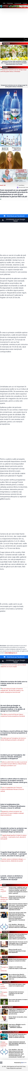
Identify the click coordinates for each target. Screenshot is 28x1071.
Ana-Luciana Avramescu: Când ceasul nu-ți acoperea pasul (17, 985)
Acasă (1, 185)
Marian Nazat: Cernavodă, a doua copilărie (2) (18, 1017)
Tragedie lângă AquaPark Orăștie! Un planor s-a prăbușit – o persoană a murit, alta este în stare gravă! (13, 854)
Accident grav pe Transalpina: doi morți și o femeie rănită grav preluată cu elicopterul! (12, 756)
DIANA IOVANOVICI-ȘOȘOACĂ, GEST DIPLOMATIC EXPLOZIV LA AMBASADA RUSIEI (17, 1043)
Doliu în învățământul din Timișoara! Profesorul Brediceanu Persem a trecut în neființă (12, 806)
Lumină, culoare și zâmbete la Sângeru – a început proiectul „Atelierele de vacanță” (11, 877)
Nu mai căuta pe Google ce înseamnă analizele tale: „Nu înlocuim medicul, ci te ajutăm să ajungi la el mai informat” (12, 708)
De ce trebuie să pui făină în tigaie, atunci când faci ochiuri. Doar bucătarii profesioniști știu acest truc (17, 977)
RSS (4, 3)
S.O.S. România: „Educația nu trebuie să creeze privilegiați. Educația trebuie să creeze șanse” (18, 926)
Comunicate (17, 3)
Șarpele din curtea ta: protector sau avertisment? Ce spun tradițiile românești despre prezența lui (13, 830)
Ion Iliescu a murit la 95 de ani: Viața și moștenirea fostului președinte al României (13, 733)
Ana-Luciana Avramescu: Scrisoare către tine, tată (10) (18, 1000)
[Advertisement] (14, 23)
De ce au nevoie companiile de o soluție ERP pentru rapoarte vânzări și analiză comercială (17, 1036)
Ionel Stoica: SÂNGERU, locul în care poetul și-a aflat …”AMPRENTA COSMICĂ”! (17, 1026)
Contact (25, 3)
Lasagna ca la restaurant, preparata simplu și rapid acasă (17, 967)
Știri (5, 185)
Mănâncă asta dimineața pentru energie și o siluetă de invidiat (18, 960)
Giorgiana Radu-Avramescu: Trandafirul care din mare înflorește (16, 993)
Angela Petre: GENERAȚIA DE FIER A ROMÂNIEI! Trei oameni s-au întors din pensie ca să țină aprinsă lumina (18, 1012)
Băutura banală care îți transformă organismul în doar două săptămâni (17, 951)
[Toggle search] (26, 40)
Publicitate (10, 3)
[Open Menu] (1, 40)
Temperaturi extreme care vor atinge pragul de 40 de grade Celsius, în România (14, 85)
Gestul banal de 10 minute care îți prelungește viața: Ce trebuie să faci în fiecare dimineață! (18, 943)
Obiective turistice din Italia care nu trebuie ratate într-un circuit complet (13, 683)
